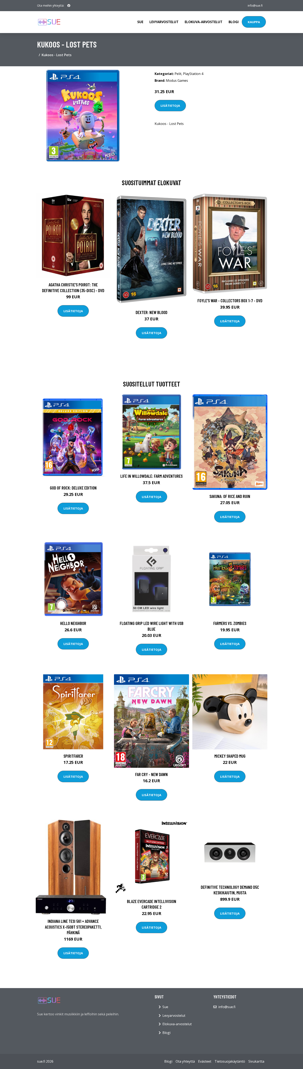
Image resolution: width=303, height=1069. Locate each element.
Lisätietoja (170, 105)
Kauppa (254, 22)
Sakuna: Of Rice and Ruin (229, 496)
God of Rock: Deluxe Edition (73, 487)
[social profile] (69, 5)
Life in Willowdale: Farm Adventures (151, 476)
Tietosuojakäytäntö (230, 1061)
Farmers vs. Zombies (229, 623)
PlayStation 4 (193, 73)
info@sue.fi (255, 5)
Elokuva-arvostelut (203, 22)
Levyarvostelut (164, 22)
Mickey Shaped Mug (229, 755)
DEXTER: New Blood (151, 312)
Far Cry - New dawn (151, 774)
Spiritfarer (73, 755)
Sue (140, 22)
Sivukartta (256, 1061)
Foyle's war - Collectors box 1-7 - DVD (229, 300)
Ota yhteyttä (185, 1061)
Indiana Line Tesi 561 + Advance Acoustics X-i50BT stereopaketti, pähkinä (73, 926)
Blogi (234, 22)
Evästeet (204, 1061)
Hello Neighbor (73, 623)
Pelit (178, 73)
